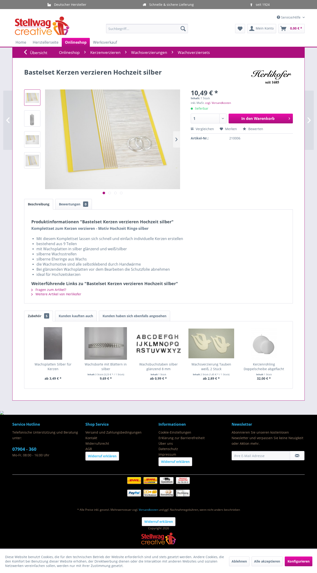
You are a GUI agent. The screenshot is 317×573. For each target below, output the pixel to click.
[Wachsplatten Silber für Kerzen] (53, 343)
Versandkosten (148, 510)
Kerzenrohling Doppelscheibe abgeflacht (264, 366)
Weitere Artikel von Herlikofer (58, 294)
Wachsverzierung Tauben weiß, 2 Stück (211, 366)
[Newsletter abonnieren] (297, 455)
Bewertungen (73, 204)
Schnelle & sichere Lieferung (171, 4)
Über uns (165, 443)
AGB (88, 449)
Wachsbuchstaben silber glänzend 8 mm (158, 366)
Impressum (167, 454)
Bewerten (255, 129)
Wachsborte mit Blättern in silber (106, 366)
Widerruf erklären (102, 456)
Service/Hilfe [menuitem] (290, 17)
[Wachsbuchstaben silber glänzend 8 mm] (158, 343)
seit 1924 (262, 4)
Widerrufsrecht (97, 443)
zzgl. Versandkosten (218, 103)
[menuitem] (147, 28)
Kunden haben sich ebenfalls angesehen (134, 316)
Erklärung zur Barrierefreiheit (181, 438)
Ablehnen (239, 561)
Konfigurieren (299, 561)
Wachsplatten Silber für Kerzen (53, 366)
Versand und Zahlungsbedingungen (113, 432)
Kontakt (91, 438)
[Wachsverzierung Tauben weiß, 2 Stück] (211, 343)
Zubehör (38, 316)
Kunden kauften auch (76, 316)
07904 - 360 (24, 449)
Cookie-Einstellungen (174, 432)
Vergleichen (204, 129)
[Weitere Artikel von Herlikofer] (271, 77)
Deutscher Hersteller (69, 4)
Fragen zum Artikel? (50, 289)
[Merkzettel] (240, 28)
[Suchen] (183, 28)
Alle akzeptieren (267, 561)
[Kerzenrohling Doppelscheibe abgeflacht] (264, 343)
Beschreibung (38, 204)
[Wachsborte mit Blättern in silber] (106, 343)
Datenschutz (168, 449)
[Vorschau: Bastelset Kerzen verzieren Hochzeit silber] (32, 97)
